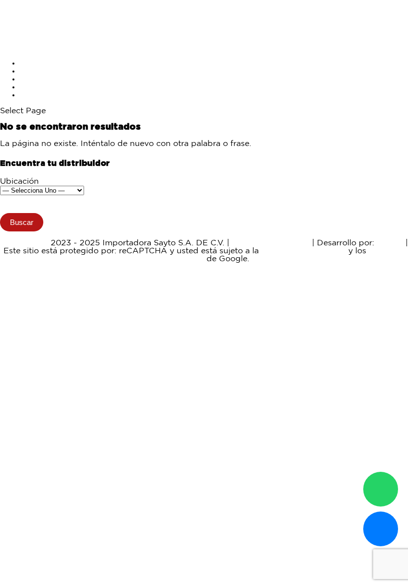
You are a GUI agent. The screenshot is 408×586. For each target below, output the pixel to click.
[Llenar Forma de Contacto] (380, 529)
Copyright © (24, 243)
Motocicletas (44, 63)
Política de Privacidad (303, 251)
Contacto (38, 95)
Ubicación (19, 181)
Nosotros (37, 87)
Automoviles (44, 71)
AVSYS (390, 243)
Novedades (42, 79)
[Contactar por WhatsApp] (380, 489)
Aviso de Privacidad (270, 243)
